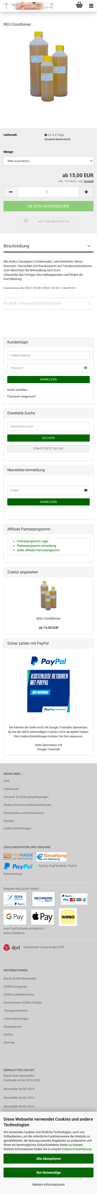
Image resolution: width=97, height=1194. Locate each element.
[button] (11, 192)
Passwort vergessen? (21, 396)
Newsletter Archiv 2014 (19, 1089)
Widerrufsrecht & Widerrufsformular (27, 805)
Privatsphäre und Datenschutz (24, 813)
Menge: (9, 152)
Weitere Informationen (48, 1184)
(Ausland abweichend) (57, 139)
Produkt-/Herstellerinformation (32, 303)
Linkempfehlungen (16, 1018)
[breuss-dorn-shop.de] (27, 6)
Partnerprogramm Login (32, 541)
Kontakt (9, 821)
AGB (6, 781)
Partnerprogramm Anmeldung (36, 545)
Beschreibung (16, 245)
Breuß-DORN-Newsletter (20, 978)
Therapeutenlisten (16, 1010)
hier (66, 736)
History (8, 1034)
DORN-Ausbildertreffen (19, 994)
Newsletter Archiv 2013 (19, 1097)
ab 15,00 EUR (48, 628)
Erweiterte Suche (48, 448)
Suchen (48, 438)
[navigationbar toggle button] (91, 6)
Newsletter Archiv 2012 (19, 1106)
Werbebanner (12, 1026)
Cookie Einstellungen (17, 828)
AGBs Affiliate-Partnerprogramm (38, 550)
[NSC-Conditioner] (48, 66)
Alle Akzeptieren (48, 1159)
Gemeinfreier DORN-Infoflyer (23, 1002)
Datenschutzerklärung (76, 1149)
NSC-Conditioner (48, 618)
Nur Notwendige (48, 1172)
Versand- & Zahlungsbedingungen (26, 797)
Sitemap (9, 1042)
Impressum (11, 789)
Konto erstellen (17, 390)
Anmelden (48, 379)
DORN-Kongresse (15, 986)
